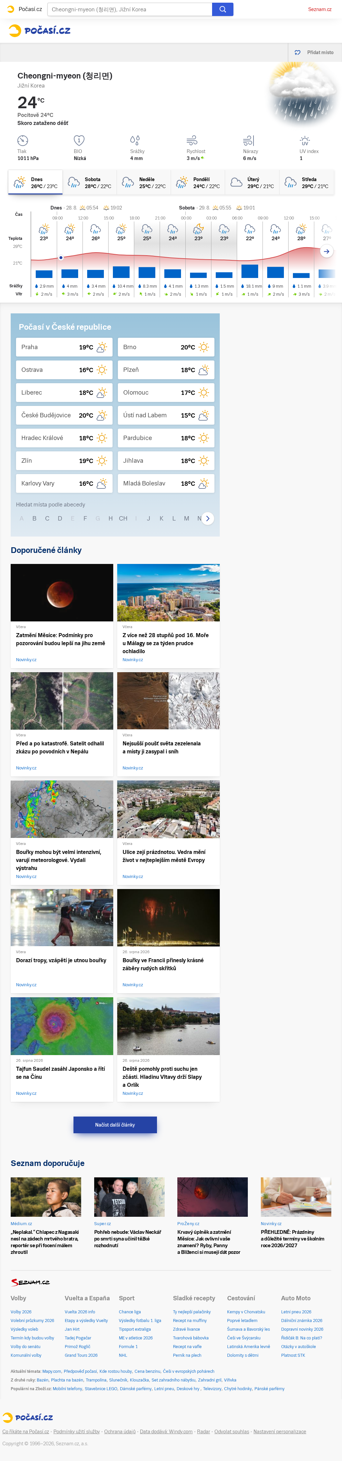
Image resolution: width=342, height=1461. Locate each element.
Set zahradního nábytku (173, 1380)
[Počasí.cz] (39, 30)
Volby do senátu (25, 1346)
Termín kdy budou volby (32, 1338)
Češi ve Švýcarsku (244, 1338)
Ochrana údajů (120, 1431)
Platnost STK (293, 1355)
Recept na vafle (187, 1346)
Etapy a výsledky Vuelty (86, 1320)
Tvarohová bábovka (191, 1338)
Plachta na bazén (67, 1380)
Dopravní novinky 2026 (302, 1329)
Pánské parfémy (269, 1388)
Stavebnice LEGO (101, 1388)
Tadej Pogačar (78, 1338)
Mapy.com (51, 1371)
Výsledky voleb (24, 1329)
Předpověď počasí (80, 1371)
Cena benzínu (147, 1371)
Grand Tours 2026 (81, 1355)
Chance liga (130, 1312)
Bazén (42, 1380)
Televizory (212, 1388)
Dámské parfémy (136, 1388)
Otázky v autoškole (298, 1346)
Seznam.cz (320, 9)
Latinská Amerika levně (248, 1346)
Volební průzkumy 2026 (32, 1320)
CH (123, 518)
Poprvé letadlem (242, 1320)
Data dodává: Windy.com (166, 1431)
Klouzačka (139, 1380)
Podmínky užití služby (76, 1431)
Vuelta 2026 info (80, 1312)
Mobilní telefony (67, 1388)
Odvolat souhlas (231, 1431)
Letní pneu (164, 1388)
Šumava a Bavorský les (248, 1329)
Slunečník (118, 1380)
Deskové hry (188, 1388)
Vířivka (230, 1380)
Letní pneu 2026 (296, 1312)
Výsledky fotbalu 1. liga (140, 1320)
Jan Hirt (72, 1329)
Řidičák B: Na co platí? (301, 1338)
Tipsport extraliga (135, 1329)
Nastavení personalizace (279, 1431)
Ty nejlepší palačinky (192, 1312)
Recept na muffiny (190, 1320)
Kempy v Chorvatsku (246, 1312)
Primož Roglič (77, 1346)
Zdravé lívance (186, 1329)
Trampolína (96, 1380)
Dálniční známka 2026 (301, 1320)
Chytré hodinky (238, 1388)
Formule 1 (128, 1346)
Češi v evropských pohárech (188, 1371)
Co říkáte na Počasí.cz (25, 1431)
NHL (123, 1355)
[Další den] (327, 251)
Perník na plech (187, 1355)
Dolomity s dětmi (243, 1355)
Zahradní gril (209, 1380)
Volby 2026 (21, 1312)
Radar (203, 1431)
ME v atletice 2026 (136, 1338)
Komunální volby (26, 1355)
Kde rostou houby (116, 1371)
